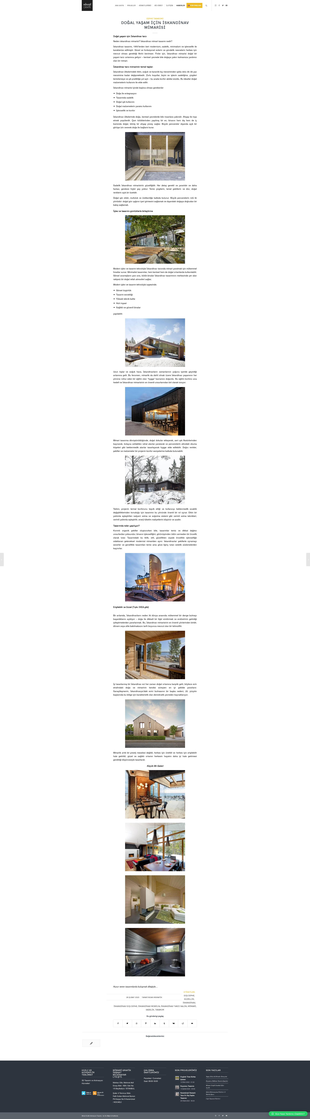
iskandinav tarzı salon (174, 1006)
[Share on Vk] (173, 1023)
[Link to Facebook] (219, 5)
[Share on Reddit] (182, 1023)
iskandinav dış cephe (125, 1006)
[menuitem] (119, 5)
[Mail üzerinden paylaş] (192, 1023)
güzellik (189, 999)
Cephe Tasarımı (155, 18)
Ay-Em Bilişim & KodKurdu (110, 1116)
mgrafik (158, 997)
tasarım (159, 1009)
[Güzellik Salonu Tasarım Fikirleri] (2, 559)
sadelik (150, 1009)
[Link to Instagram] (215, 5)
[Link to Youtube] (226, 5)
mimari (192, 1006)
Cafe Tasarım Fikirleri (213, 1099)
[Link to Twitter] (223, 5)
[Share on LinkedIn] (155, 1023)
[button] (288, 1113)
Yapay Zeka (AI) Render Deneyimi (216, 1076)
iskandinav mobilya (149, 1006)
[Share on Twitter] (127, 1023)
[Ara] (206, 5)
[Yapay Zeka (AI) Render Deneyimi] (91, 1043)
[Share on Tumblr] (164, 1023)
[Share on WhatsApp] (136, 1023)
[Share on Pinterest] (145, 1023)
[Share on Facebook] (118, 1023)
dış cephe (189, 995)
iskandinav (189, 1002)
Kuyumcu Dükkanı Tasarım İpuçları (217, 1081)
